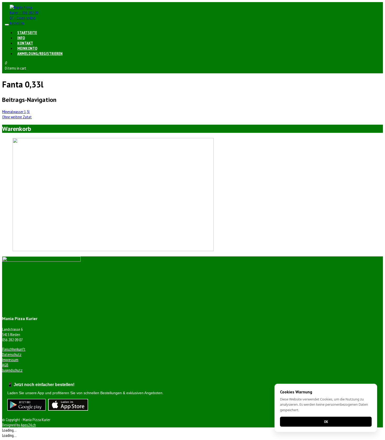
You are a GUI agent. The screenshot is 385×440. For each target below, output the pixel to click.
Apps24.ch (28, 424)
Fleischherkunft (13, 349)
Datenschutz (11, 354)
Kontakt (25, 43)
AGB (5, 364)
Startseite (27, 32)
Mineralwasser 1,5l (16, 111)
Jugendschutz (12, 370)
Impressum (10, 359)
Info (21, 37)
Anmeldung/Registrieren (40, 53)
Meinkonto (27, 48)
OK (326, 421)
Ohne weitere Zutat (17, 116)
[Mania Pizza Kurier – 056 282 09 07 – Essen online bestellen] (25, 23)
